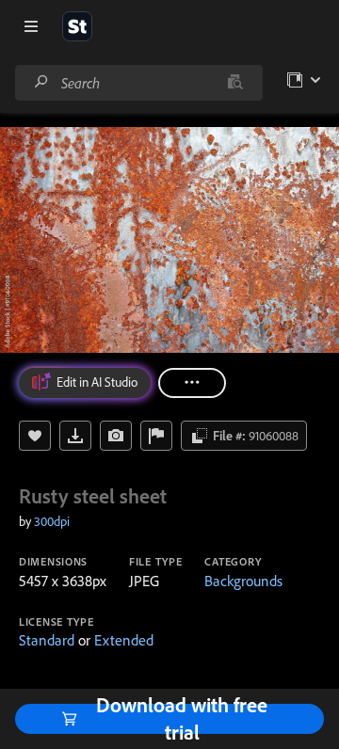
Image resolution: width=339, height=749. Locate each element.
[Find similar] (235, 82)
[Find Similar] (116, 436)
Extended (123, 639)
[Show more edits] (192, 383)
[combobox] (138, 83)
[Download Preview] (75, 436)
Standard (46, 639)
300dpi (52, 521)
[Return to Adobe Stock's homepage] (77, 26)
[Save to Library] (35, 436)
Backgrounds (243, 580)
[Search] (41, 82)
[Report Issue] (156, 436)
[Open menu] (31, 26)
